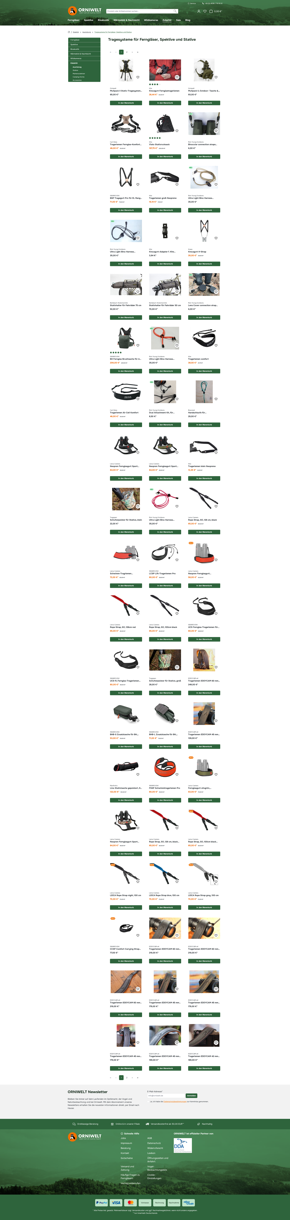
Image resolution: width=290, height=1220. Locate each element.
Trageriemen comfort (198, 357)
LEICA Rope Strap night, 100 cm (125, 894)
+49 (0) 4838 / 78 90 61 (213, 3)
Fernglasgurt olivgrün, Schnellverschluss (199, 787)
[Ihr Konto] (199, 11)
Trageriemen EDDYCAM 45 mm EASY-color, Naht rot (164, 1001)
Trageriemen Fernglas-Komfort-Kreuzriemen (125, 143)
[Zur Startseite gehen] (85, 11)
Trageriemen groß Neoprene (162, 197)
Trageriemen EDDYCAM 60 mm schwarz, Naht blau (164, 947)
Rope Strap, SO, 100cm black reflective (202, 840)
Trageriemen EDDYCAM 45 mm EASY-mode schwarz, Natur (164, 1055)
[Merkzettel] (205, 11)
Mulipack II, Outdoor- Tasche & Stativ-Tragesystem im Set (203, 89)
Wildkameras (75, 58)
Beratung (125, 1148)
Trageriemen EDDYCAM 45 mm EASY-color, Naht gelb (203, 1001)
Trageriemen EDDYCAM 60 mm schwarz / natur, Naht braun (203, 679)
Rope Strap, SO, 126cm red (123, 626)
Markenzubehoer (79, 74)
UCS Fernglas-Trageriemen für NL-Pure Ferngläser (203, 626)
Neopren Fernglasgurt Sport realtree (124, 840)
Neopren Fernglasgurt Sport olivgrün (163, 465)
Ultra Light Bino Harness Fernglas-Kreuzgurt (161, 357)
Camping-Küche (78, 77)
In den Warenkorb (126, 103)
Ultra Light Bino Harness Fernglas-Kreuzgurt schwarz (124, 250)
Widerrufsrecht (155, 1148)
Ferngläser (75, 40)
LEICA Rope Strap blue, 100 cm (164, 894)
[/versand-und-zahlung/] (101, 1202)
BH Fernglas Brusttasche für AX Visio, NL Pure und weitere (125, 357)
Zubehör (74, 63)
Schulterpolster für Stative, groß (165, 679)
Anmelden (191, 1095)
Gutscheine (127, 1158)
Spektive (74, 44)
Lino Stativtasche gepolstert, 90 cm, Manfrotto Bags (126, 787)
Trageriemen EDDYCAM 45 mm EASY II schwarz (203, 733)
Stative (75, 70)
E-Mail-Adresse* (155, 1091)
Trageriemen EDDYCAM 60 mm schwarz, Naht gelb (203, 947)
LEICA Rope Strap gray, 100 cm (203, 894)
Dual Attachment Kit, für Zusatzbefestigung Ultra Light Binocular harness (163, 411)
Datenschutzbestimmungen (175, 1101)
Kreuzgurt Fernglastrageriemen (164, 89)
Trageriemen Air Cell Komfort (124, 411)
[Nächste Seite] (132, 52)
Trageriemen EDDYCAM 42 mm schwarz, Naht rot (203, 1055)
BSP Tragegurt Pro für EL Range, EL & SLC (126, 197)
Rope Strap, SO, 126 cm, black (202, 518)
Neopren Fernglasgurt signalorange (199, 572)
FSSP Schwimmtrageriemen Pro (164, 787)
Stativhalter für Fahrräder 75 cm (125, 304)
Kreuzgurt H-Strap (197, 250)
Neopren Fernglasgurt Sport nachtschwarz (124, 465)
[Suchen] (175, 11)
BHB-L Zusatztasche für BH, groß (162, 733)
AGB (149, 1138)
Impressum (126, 1143)
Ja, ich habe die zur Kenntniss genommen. (179, 1101)
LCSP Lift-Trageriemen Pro (162, 572)
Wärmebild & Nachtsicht (80, 54)
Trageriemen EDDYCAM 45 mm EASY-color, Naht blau (125, 1055)
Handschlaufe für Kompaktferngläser (197, 411)
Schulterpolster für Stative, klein (126, 518)
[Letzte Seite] (137, 52)
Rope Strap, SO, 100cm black (163, 626)
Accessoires (77, 80)
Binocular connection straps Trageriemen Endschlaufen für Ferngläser (203, 143)
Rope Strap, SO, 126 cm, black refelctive (163, 840)
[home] (69, 32)
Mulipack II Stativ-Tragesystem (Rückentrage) (125, 89)
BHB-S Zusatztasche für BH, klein (123, 733)
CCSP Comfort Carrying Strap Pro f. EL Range (124, 947)
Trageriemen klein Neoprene (202, 465)
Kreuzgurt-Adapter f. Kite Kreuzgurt (161, 250)
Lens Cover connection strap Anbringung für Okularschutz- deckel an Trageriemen (203, 304)
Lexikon (151, 1153)
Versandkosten (138, 1210)
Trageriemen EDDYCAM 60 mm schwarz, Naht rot (125, 1001)
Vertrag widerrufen (130, 1183)
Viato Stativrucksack (159, 143)
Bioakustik (74, 49)
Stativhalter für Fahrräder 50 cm (165, 304)
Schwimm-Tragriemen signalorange (120, 572)
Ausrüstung (77, 67)
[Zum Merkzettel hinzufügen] (138, 77)
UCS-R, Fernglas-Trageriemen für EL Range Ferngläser (124, 679)
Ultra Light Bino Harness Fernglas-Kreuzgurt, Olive (200, 197)
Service (193, 3)
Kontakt (125, 1153)
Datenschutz (154, 1143)
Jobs (123, 1138)
